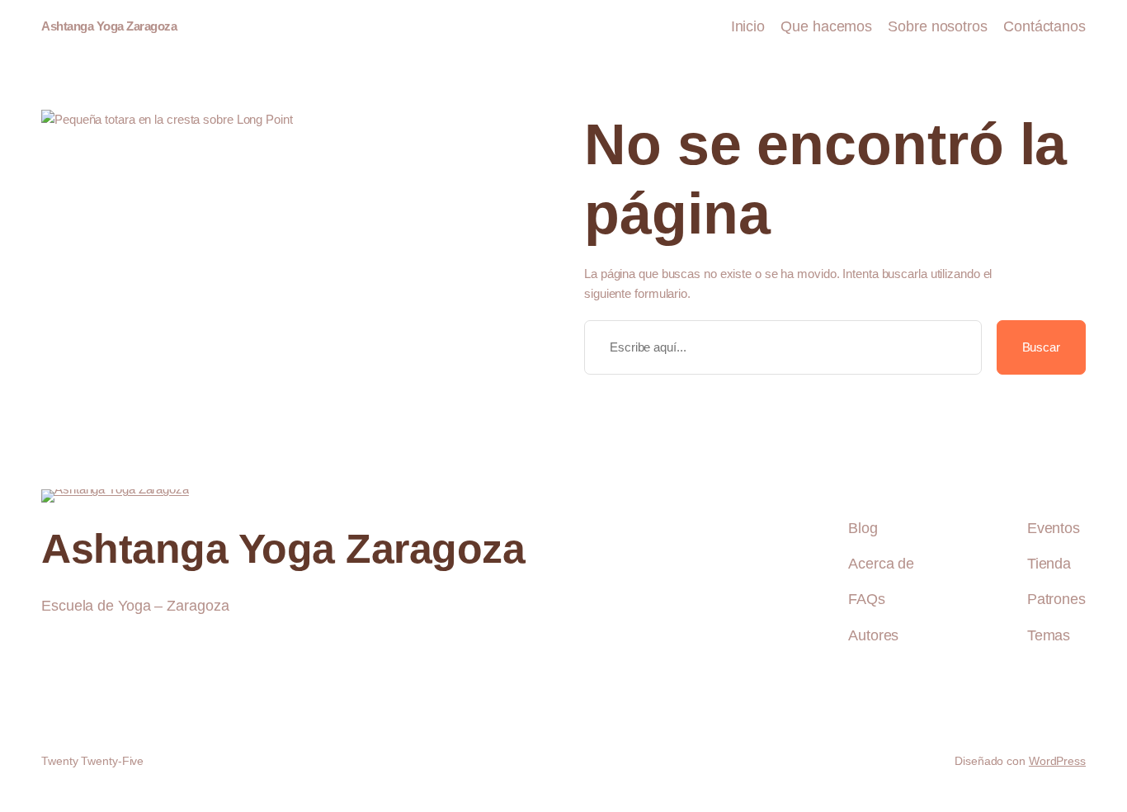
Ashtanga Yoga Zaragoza (109, 26)
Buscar (1041, 347)
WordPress (1057, 760)
